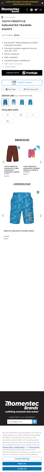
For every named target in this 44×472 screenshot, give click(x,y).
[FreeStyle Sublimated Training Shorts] (22, 226)
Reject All (22, 464)
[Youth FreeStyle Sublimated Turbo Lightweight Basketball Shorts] (12, 161)
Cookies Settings (22, 459)
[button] (27, 10)
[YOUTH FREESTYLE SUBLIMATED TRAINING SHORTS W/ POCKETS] (31, 161)
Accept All (22, 469)
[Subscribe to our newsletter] (34, 421)
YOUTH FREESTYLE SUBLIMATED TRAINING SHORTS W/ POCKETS (31, 168)
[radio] (5, 102)
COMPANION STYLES (22, 184)
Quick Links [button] (32, 11)
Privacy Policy (7, 447)
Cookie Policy (19, 447)
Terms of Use (34, 447)
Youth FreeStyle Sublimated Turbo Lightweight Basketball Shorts (11, 169)
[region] (22, 449)
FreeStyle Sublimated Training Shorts (19, 231)
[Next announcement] (42, 3)
